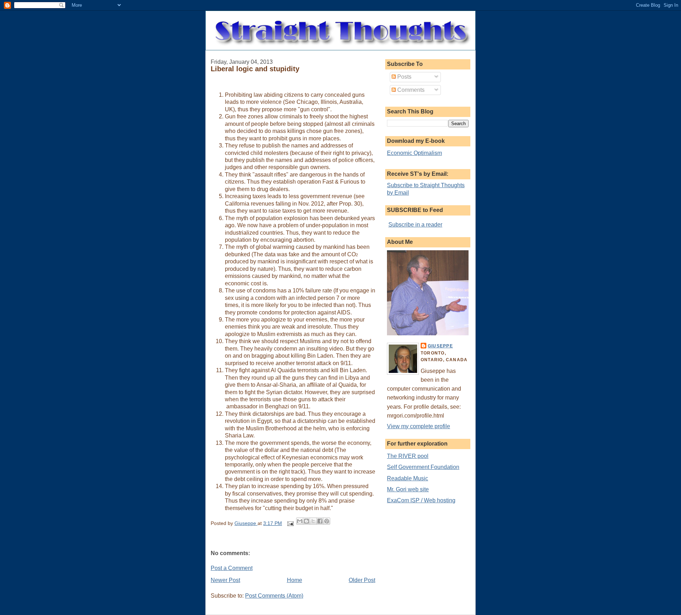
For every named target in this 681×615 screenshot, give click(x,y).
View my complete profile (418, 426)
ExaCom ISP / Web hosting (421, 500)
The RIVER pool (407, 456)
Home (294, 580)
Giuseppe (440, 345)
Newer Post (225, 580)
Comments (410, 90)
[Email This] (299, 521)
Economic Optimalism (414, 153)
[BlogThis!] (306, 521)
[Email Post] (290, 523)
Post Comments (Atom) (274, 596)
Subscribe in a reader (415, 225)
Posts (403, 77)
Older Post (362, 580)
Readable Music (407, 478)
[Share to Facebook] (319, 521)
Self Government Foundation (423, 467)
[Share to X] (313, 521)
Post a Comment (232, 568)
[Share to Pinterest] (326, 521)
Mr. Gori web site (408, 489)
